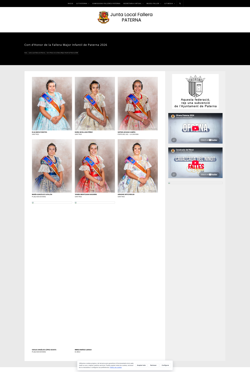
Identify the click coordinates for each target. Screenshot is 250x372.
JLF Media (168, 3)
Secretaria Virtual (132, 3)
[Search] (180, 3)
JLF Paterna (81, 3)
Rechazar (153, 365)
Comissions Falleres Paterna (106, 3)
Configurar (165, 365)
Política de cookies (116, 367)
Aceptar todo (141, 365)
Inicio (70, 3)
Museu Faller (153, 3)
